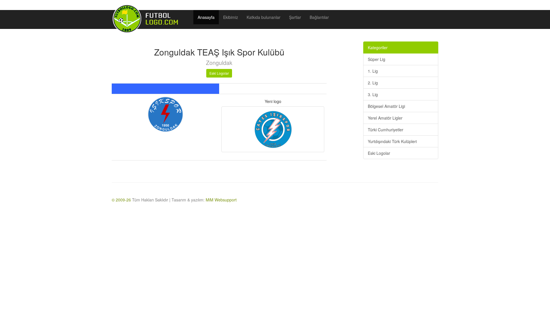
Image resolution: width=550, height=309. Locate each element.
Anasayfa (206, 17)
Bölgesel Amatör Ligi (386, 106)
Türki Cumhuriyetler (385, 129)
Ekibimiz (230, 17)
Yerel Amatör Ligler (385, 118)
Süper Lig (376, 59)
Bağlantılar (319, 17)
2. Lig (373, 83)
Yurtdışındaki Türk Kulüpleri (392, 141)
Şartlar (295, 17)
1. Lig (373, 71)
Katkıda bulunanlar (263, 17)
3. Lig (373, 94)
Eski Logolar (219, 73)
